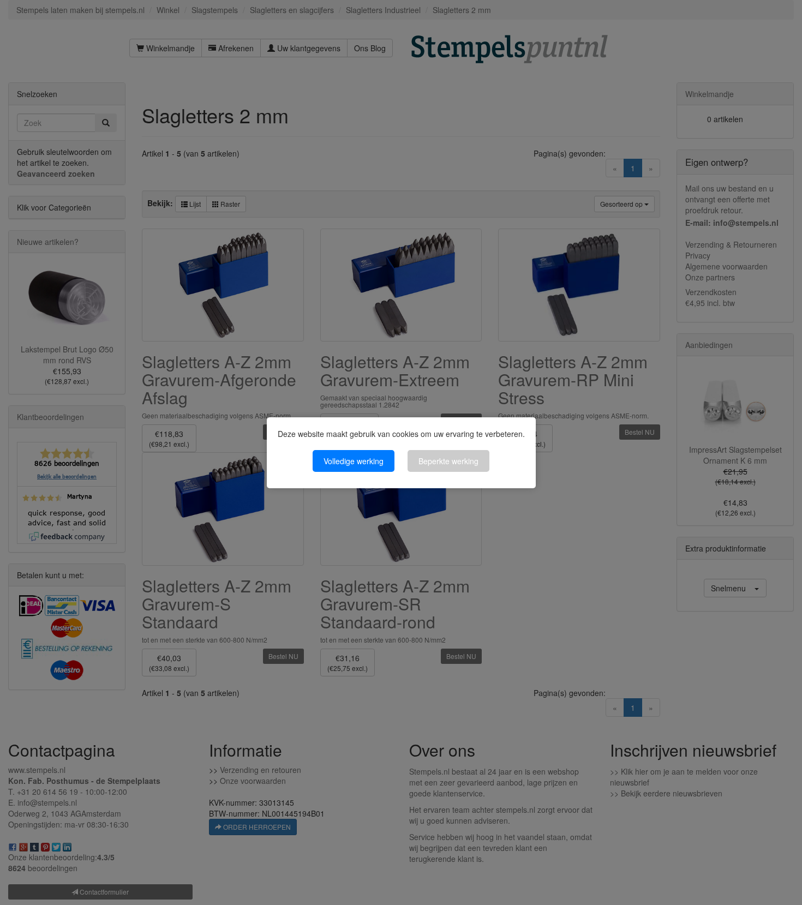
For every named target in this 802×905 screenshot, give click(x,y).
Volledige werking (354, 461)
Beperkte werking (448, 461)
